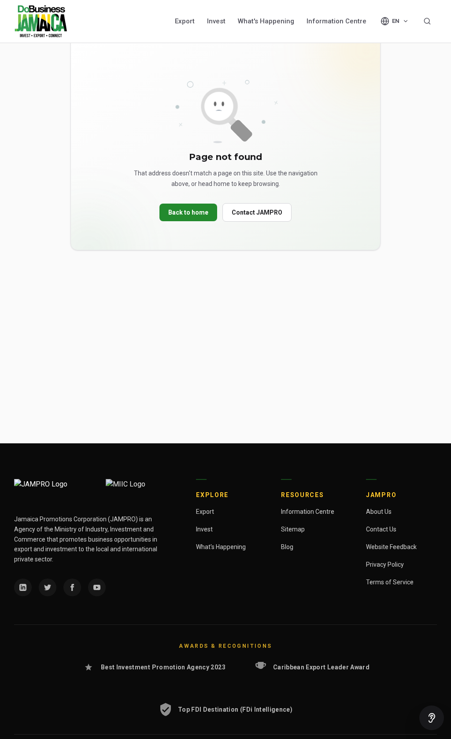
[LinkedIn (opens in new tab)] (23, 587)
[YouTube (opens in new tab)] (97, 587)
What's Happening (266, 21)
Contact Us (381, 529)
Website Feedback (391, 546)
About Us (379, 511)
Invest (216, 21)
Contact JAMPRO (257, 212)
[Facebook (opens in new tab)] (72, 587)
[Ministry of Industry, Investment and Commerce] (141, 489)
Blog (287, 546)
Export (185, 21)
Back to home (188, 212)
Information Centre (336, 21)
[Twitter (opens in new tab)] (47, 587)
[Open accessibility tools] (431, 718)
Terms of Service (390, 582)
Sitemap (293, 529)
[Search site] (427, 21)
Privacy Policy (385, 564)
